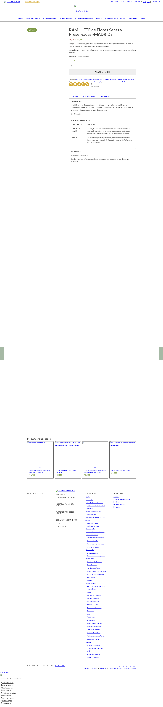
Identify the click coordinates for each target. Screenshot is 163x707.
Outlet (90, 79)
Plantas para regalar (92, 523)
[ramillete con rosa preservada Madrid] (33, 326)
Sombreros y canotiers (94, 595)
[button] (1, 675)
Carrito (115, 497)
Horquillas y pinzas (93, 601)
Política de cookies (130, 668)
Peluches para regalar (93, 526)
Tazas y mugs (91, 620)
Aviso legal (103, 668)
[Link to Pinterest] (134, 666)
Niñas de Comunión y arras (94, 503)
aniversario (79, 82)
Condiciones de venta (90, 668)
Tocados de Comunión (94, 608)
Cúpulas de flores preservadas (96, 571)
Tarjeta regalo (90, 577)
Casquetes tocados (93, 598)
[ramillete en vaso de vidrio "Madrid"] (45, 145)
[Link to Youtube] (130, 666)
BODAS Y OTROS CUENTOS (66, 520)
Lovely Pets (89, 580)
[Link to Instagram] (123, 666)
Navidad (88, 642)
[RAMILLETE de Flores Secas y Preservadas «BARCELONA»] (161, 353)
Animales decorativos (94, 626)
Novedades (89, 500)
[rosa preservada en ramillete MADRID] (45, 326)
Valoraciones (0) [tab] (105, 96)
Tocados (88, 592)
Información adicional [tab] (89, 96)
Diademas (90, 611)
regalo (99, 82)
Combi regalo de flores (94, 562)
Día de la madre (91, 514)
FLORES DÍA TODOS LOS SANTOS (65, 513)
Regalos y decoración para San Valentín (105, 79)
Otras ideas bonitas (93, 639)
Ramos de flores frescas (93, 511)
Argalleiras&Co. (60, 666)
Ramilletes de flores (93, 568)
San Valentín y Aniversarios (125, 79)
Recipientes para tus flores (95, 636)
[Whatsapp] (71, 84)
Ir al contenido (5, 672)
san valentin (122, 82)
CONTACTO (60, 494)
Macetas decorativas (93, 633)
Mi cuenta (116, 507)
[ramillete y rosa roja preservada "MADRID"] (57, 145)
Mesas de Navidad (93, 657)
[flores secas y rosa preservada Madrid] (33, 145)
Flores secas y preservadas (95, 544)
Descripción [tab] (75, 96)
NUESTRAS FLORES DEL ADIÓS (65, 505)
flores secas (87, 82)
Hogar (88, 614)
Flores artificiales (92, 541)
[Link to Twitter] (127, 666)
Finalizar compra (119, 504)
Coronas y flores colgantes (95, 537)
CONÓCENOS (61, 527)
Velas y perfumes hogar (94, 623)
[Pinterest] (83, 84)
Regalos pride (90, 529)
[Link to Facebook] (119, 666)
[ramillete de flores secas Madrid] (57, 326)
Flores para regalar (82, 79)
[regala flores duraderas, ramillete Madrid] (45, 40)
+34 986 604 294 (13, 2)
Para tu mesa (91, 617)
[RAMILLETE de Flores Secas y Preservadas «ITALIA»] (2, 353)
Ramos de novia (91, 583)
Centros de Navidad (93, 645)
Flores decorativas (92, 535)
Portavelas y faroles (93, 630)
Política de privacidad (115, 668)
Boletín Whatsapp (32, 1)
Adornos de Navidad (93, 654)
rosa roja (115, 82)
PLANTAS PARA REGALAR (65, 498)
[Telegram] (79, 84)
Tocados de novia (92, 604)
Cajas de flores (92, 565)
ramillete (94, 82)
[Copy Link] (87, 84)
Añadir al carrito (102, 72)
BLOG (58, 523)
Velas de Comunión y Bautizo (95, 532)
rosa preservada (107, 82)
